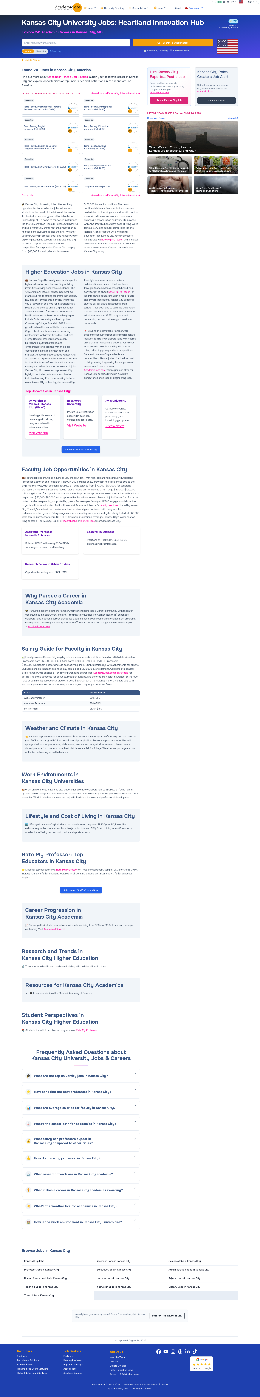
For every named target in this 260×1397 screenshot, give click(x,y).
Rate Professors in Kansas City (81, 449)
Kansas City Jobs (34, 1261)
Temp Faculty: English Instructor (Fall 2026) (34, 127)
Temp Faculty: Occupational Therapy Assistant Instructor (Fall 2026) (42, 108)
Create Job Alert (216, 100)
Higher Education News (121, 1370)
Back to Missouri (33, 60)
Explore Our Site (118, 1365)
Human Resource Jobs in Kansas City (45, 1278)
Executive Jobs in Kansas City (113, 1269)
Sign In (251, 2)
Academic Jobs (205, 91)
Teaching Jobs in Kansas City (41, 1286)
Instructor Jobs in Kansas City (113, 1286)
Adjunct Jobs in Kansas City (185, 1278)
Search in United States (176, 42)
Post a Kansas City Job (169, 100)
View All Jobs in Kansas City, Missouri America (114, 93)
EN (219, 2)
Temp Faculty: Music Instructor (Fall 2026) (45, 186)
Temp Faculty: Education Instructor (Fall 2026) (96, 127)
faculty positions (108, 505)
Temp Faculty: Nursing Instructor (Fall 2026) (95, 147)
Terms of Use (114, 1384)
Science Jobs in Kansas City (185, 1261)
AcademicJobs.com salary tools (110, 672)
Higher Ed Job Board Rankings (32, 1373)
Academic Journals (72, 1373)
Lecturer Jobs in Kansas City (113, 1278)
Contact (114, 1361)
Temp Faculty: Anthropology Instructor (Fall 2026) (98, 108)
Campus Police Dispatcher (97, 186)
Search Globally (181, 50)
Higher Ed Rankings (73, 1364)
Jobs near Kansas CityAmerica (68, 77)
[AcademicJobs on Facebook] (159, 1351)
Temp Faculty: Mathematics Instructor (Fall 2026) (97, 167)
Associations (70, 1368)
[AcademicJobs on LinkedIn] (188, 1351)
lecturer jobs (87, 521)
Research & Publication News (124, 1374)
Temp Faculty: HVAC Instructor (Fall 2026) (45, 167)
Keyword (28, 51)
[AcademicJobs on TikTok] (195, 1351)
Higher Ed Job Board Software (32, 1368)
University (41, 51)
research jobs (69, 521)
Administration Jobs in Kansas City (189, 1269)
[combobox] (241, 1)
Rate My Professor (112, 239)
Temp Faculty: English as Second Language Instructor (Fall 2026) (40, 147)
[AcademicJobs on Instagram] (174, 1351)
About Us (116, 1352)
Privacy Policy (98, 1384)
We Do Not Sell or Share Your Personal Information (146, 1384)
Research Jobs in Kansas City (113, 1261)
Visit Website (38, 433)
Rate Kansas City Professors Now (81, 890)
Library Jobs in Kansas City (184, 1286)
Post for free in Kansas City (167, 1315)
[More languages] (236, 2)
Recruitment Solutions (28, 1360)
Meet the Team (117, 1357)
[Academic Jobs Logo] (68, 8)
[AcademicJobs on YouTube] (166, 1351)
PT (232, 2)
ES (224, 2)
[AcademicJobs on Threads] (181, 1351)
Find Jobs (68, 1356)
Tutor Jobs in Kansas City (39, 1295)
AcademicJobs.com (94, 370)
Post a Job (27, 195)
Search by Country (157, 50)
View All (232, 118)
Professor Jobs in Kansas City (41, 1269)
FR (228, 2)
